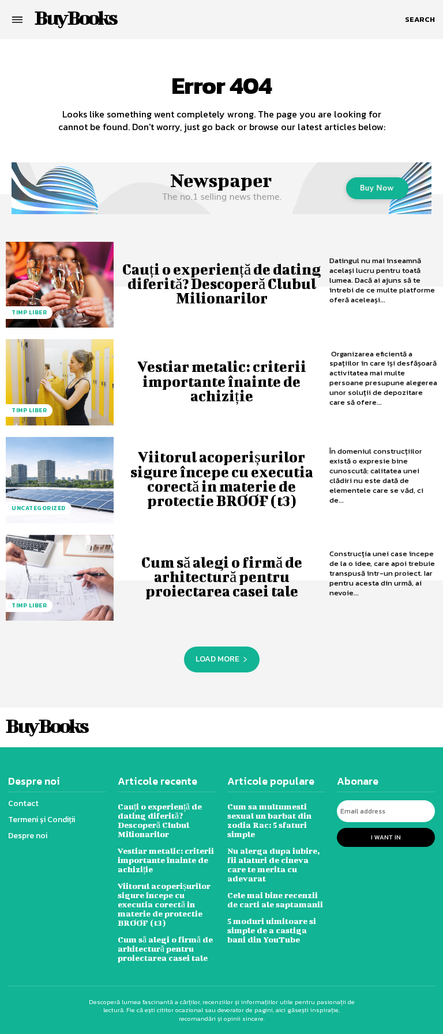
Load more (217, 659)
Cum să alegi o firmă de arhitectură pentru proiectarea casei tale (221, 576)
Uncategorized (39, 508)
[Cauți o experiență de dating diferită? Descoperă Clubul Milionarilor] (60, 285)
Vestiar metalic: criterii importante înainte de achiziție (221, 381)
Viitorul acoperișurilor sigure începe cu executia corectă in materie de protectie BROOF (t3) (221, 478)
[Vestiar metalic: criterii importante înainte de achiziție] (60, 382)
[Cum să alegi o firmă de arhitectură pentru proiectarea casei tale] (60, 578)
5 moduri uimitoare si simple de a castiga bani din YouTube (271, 930)
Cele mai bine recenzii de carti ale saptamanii (275, 899)
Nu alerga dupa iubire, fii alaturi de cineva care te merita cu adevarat (273, 864)
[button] (420, 19)
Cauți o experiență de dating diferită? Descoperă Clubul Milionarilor (221, 283)
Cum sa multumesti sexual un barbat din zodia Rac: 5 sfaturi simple (269, 820)
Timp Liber (29, 312)
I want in (386, 837)
